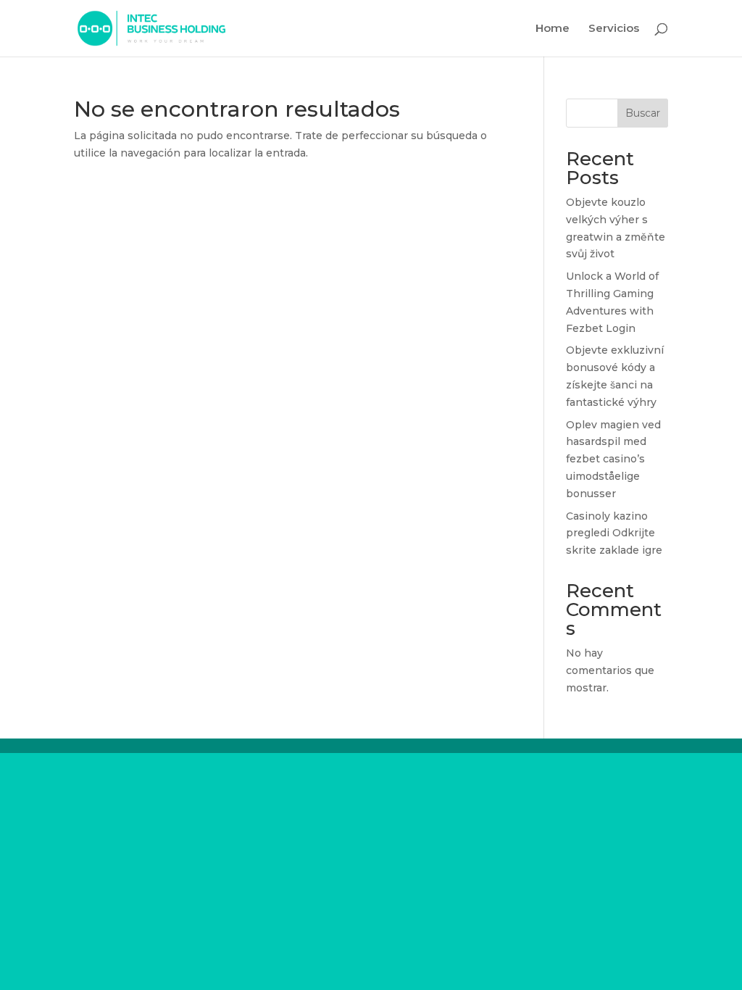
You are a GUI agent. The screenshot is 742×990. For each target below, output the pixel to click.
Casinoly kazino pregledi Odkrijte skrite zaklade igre (614, 533)
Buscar (642, 113)
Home (552, 29)
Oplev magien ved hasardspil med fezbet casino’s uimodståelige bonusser (613, 459)
